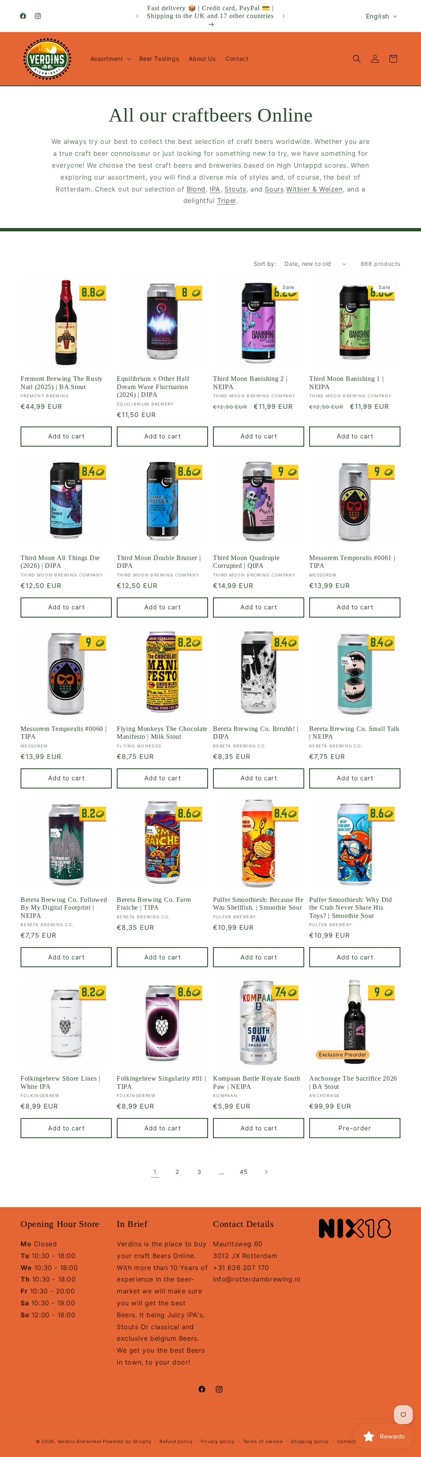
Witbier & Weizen (314, 189)
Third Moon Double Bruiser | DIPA (159, 561)
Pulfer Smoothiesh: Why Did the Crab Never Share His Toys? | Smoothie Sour (350, 907)
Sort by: (265, 263)
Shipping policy (310, 1441)
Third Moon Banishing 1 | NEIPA (346, 382)
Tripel (226, 200)
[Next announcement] (284, 16)
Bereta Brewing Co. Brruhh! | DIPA (255, 732)
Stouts (235, 189)
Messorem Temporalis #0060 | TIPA (63, 732)
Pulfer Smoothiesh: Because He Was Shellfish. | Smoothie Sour (258, 903)
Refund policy (176, 1441)
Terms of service (263, 1441)
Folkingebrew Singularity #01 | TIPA (161, 1082)
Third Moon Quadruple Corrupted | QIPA (246, 561)
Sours (274, 189)
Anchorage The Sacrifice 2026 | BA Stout (353, 1082)
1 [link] (155, 1172)
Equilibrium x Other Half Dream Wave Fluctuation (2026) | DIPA (153, 386)
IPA (215, 189)
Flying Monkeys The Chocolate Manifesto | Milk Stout (162, 732)
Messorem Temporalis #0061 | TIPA (352, 561)
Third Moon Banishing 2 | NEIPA (250, 382)
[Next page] (266, 1172)
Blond (196, 189)
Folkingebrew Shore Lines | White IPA (60, 1082)
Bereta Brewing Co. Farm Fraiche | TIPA (154, 903)
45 (244, 1171)
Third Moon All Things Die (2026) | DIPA (60, 561)
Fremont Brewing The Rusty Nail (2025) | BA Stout (62, 382)
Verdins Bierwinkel (80, 1441)
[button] (110, 58)
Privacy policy (218, 1441)
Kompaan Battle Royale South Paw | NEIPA (256, 1082)
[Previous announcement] (137, 16)
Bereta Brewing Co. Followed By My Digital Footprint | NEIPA (64, 907)
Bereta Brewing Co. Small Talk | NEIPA (354, 732)
